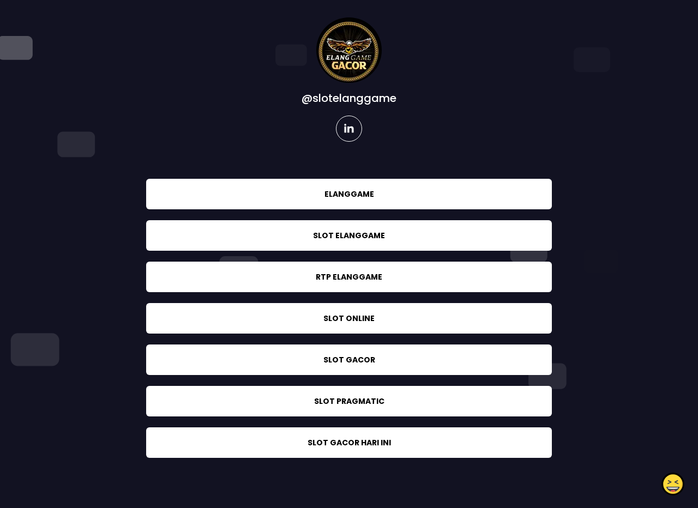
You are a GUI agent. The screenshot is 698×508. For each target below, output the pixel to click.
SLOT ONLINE (349, 318)
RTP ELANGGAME (349, 276)
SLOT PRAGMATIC (349, 401)
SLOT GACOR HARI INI (349, 442)
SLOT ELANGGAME (349, 235)
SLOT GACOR (349, 359)
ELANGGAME (349, 194)
